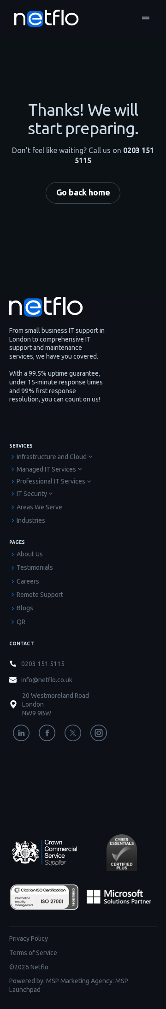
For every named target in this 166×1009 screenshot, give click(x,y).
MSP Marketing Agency (79, 981)
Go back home (83, 192)
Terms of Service (33, 952)
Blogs (25, 608)
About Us (30, 554)
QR (21, 621)
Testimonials (35, 567)
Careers (28, 581)
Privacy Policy (28, 938)
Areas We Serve (39, 507)
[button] (146, 18)
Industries (31, 520)
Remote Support (40, 594)
